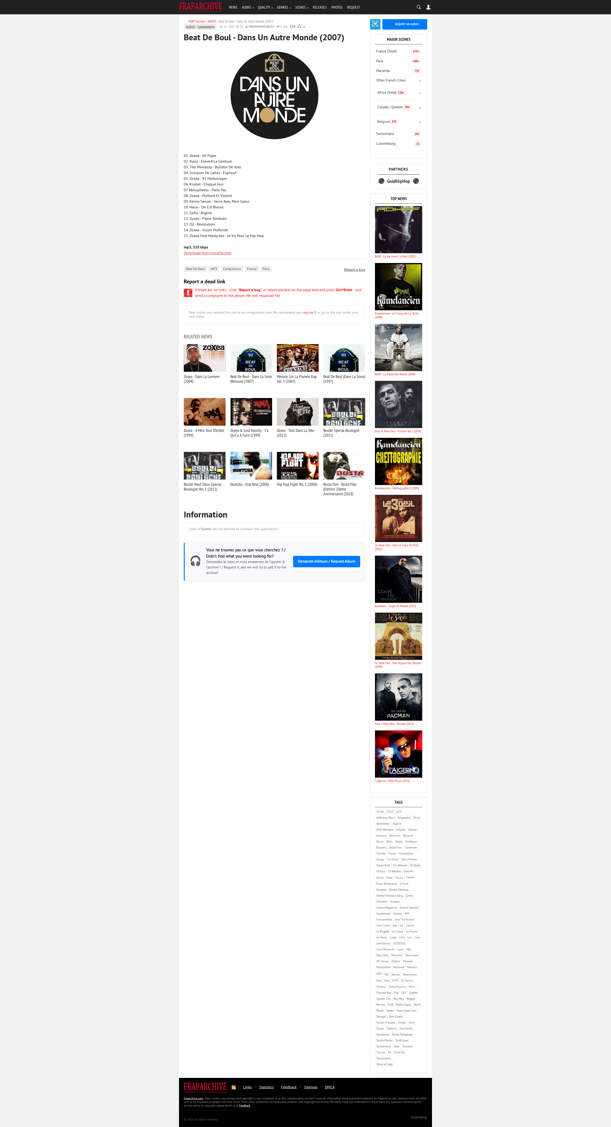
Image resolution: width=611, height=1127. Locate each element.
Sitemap (310, 1087)
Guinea (397, 914)
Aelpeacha (404, 818)
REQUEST (353, 7)
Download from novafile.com (207, 253)
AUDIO (246, 7)
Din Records (400, 866)
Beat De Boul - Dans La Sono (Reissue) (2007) (251, 379)
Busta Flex (395, 848)
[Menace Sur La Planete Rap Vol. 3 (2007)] (298, 358)
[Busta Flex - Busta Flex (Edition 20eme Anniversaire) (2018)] (344, 466)
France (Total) (397, 51)
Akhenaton (383, 824)
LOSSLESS (399, 944)
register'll (309, 313)
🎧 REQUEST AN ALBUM (405, 24)
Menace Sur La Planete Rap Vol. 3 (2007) (297, 379)
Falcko (399, 878)
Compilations (206, 27)
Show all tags (384, 1064)
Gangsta (381, 890)
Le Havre (381, 938)
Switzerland (397, 134)
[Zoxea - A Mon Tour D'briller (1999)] (205, 412)
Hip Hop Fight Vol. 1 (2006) (297, 484)
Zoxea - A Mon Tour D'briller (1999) (204, 433)
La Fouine (412, 932)
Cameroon (411, 848)
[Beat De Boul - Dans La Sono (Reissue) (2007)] (251, 358)
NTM (395, 981)
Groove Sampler (409, 908)
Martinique (411, 955)
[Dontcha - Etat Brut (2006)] (251, 466)
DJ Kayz (380, 872)
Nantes (395, 975)
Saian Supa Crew (407, 1011)
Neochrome (410, 975)
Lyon (400, 949)
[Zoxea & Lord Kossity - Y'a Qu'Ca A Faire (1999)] (251, 412)
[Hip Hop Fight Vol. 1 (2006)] (298, 466)
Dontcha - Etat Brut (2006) (249, 484)
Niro (387, 981)
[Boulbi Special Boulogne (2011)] (344, 412)
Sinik (412, 1023)
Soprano (392, 1029)
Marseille (397, 71)
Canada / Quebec (393, 107)
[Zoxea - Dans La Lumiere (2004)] (205, 358)
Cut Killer (392, 860)
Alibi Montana (384, 830)
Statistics (266, 1087)
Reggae (411, 999)
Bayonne (395, 836)
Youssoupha (383, 1058)
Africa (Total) (390, 93)
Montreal (398, 967)
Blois (389, 842)
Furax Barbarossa (386, 884)
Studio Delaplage (402, 1035)
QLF (403, 993)
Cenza (392, 854)
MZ (387, 975)
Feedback (289, 1087)
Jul (401, 926)
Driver (380, 878)
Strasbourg (382, 1035)
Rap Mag (399, 999)
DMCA (330, 1087)
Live (417, 938)
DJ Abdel (415, 866)
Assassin (381, 836)
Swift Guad (401, 1041)
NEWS (233, 7)
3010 (390, 812)
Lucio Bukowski (385, 949)
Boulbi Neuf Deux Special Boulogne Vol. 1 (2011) (202, 486)
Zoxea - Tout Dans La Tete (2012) (295, 433)
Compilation (232, 269)
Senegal (381, 1017)
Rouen (380, 1011)
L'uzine (410, 926)
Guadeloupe (383, 914)
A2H (398, 812)
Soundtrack (406, 1029)
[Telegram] (375, 24)
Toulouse (407, 1047)
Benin (380, 842)
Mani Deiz (382, 955)
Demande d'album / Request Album (326, 561)
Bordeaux (411, 842)
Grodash (395, 902)
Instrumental (384, 920)
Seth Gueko (396, 1017)
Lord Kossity (383, 944)
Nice (379, 981)
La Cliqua (397, 932)
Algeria (397, 824)
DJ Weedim (394, 872)
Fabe (389, 878)
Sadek (390, 1011)
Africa (416, 818)
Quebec (413, 993)
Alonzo (412, 830)
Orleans (381, 987)
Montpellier (383, 967)
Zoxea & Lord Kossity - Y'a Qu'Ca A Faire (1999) (249, 433)
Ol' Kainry (407, 981)
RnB (390, 1005)
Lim (409, 938)
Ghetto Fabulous (399, 890)
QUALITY (264, 7)
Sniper (380, 1029)
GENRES (282, 7)
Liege (393, 938)
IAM (407, 914)
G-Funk (404, 884)
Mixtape (408, 961)
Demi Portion (409, 860)
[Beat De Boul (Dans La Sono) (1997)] (344, 358)
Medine (395, 961)
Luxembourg (397, 144)
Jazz (395, 926)
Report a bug (354, 270)
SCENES (300, 7)
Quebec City (383, 999)
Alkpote (401, 830)
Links (247, 1087)
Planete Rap (383, 993)
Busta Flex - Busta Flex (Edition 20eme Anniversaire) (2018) (339, 488)
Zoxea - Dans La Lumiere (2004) (202, 379)
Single (402, 1023)
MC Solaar (382, 961)
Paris (266, 269)
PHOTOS (337, 7)
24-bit (380, 812)
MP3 (214, 269)
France (252, 269)
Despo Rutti (383, 866)
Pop (396, 993)
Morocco (412, 967)
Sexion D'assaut (385, 1023)
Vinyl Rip (399, 1053)
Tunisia (380, 1053)
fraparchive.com (193, 1099)
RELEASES (320, 7)
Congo (380, 860)
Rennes (380, 1005)
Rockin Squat (403, 1005)
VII (389, 1053)
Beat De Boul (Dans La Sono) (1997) (344, 379)
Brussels (381, 848)
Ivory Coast (383, 926)
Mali (408, 949)
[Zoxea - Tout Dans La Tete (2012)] (298, 412)
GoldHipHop (419, 1118)
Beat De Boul (195, 269)
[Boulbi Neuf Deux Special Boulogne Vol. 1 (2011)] (205, 466)
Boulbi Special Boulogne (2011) (341, 433)
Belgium (386, 122)
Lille (402, 938)
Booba (399, 842)
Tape (396, 1047)
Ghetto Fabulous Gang (389, 896)
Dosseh (408, 872)
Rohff (417, 1005)
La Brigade (382, 932)
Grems (409, 896)
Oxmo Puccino (397, 987)
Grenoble (381, 902)
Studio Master (384, 1041)
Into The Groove (404, 920)
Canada (380, 854)
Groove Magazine (386, 908)
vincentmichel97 (261, 27)
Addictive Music (385, 818)
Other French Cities (391, 80)
